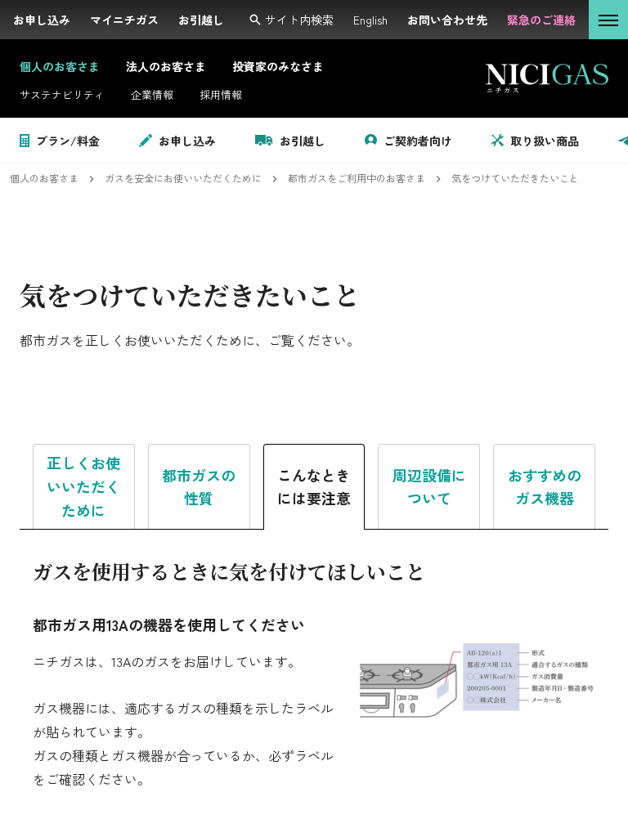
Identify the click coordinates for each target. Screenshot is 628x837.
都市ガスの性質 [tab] (199, 486)
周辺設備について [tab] (429, 486)
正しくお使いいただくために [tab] (83, 486)
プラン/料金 (68, 140)
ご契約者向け (418, 140)
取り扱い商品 (544, 140)
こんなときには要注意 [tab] (314, 486)
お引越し (302, 140)
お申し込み (187, 140)
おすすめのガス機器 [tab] (544, 486)
